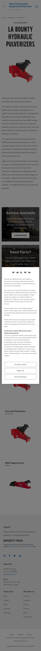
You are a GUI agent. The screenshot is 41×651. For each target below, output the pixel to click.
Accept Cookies (20, 364)
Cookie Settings (20, 377)
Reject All (20, 371)
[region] (20, 325)
